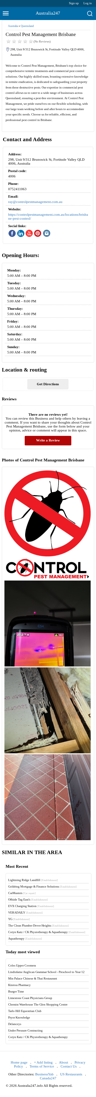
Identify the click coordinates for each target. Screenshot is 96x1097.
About (63, 1062)
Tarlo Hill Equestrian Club (24, 1011)
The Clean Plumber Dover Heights (38, 925)
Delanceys (14, 1024)
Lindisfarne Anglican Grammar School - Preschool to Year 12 (46, 972)
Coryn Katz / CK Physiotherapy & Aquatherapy (46, 932)
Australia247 (48, 13)
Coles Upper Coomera (22, 965)
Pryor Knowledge (19, 1017)
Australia (13, 26)
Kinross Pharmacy (19, 985)
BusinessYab (44, 1074)
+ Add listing (43, 1062)
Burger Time (16, 991)
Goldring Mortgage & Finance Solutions (42, 886)
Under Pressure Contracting (25, 1030)
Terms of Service (42, 1066)
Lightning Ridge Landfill (33, 880)
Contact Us (69, 1066)
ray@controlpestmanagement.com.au (35, 202)
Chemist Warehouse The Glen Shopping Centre (38, 1004)
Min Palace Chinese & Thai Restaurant (32, 978)
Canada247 (48, 1078)
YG (19, 919)
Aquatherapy (25, 938)
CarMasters (22, 893)
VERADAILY (25, 912)
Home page (19, 1062)
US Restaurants (71, 1074)
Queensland (27, 26)
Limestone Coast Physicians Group (30, 998)
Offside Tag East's (28, 899)
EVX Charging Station (31, 906)
